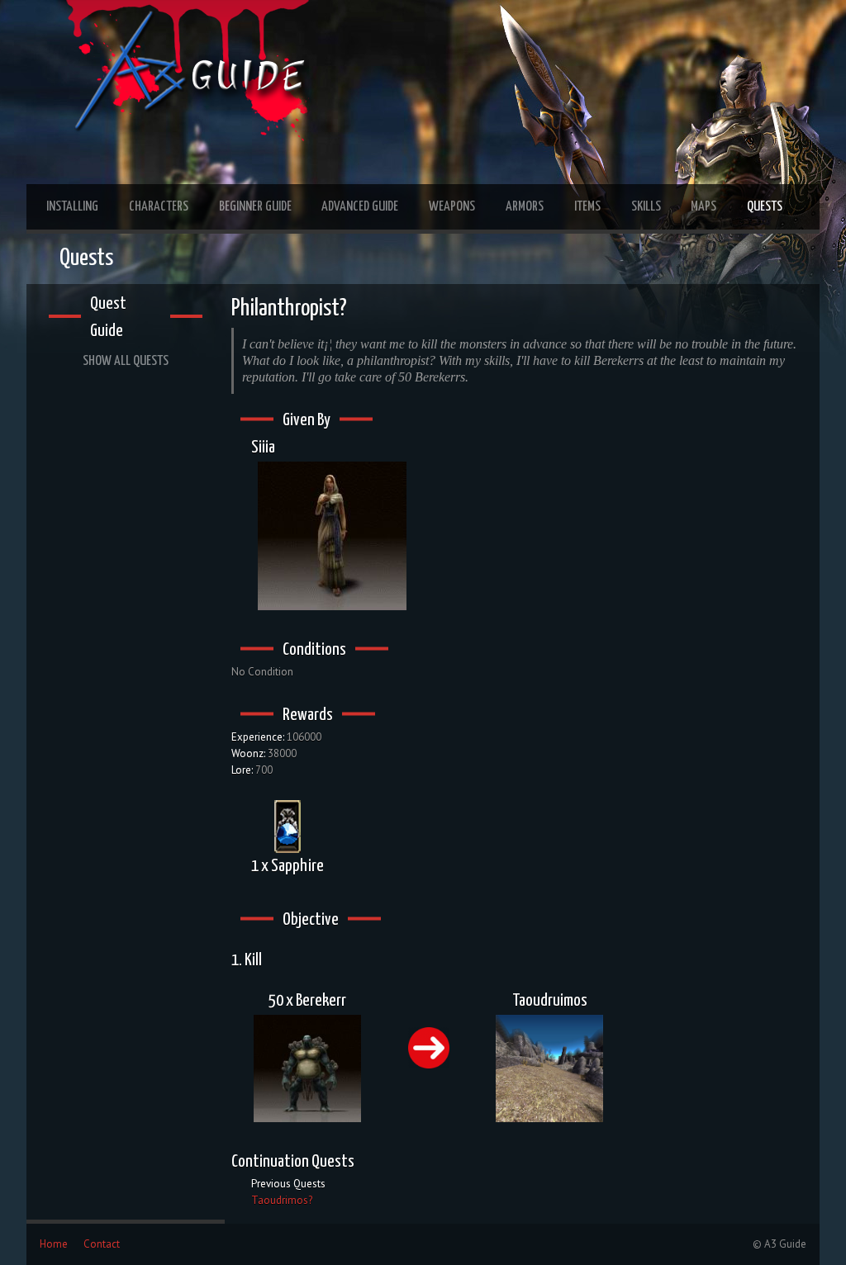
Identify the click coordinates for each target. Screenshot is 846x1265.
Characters (158, 207)
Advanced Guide (359, 207)
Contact (101, 1244)
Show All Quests (126, 361)
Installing (72, 207)
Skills (646, 207)
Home (54, 1244)
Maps (703, 207)
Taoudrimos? (281, 1200)
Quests (764, 207)
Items (587, 207)
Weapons (452, 207)
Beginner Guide (255, 207)
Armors (525, 207)
